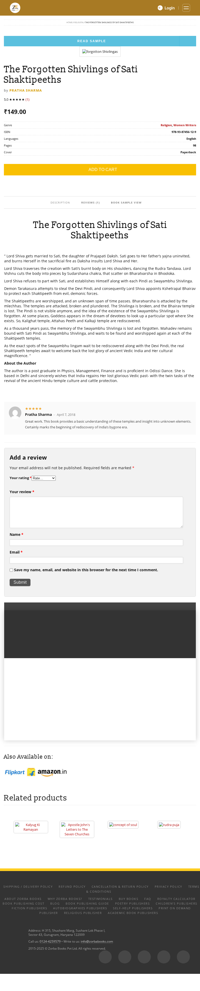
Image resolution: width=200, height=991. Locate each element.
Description (60, 202)
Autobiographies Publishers (80, 908)
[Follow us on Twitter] (144, 956)
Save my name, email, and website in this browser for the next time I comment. (86, 569)
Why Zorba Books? (65, 899)
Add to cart (103, 169)
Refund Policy (72, 886)
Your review (22, 491)
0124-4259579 (50, 941)
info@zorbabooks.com (97, 941)
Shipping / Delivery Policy (28, 886)
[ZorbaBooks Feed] (105, 956)
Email (16, 552)
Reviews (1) (90, 202)
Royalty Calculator (176, 899)
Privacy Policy (168, 886)
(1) (27, 99)
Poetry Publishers (132, 903)
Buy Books (129, 899)
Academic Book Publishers (133, 913)
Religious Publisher (83, 913)
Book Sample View (126, 202)
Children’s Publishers (176, 903)
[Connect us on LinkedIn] (163, 956)
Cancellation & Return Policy (120, 886)
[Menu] (186, 8)
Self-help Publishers (133, 908)
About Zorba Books (23, 899)
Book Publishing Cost (23, 903)
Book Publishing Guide (87, 903)
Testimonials (100, 899)
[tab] (60, 202)
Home (69, 22)
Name (16, 534)
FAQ (147, 899)
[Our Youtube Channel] (183, 956)
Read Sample (91, 41)
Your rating (21, 477)
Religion (78, 22)
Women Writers (184, 125)
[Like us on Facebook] (124, 956)
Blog (55, 903)
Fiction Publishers (29, 908)
